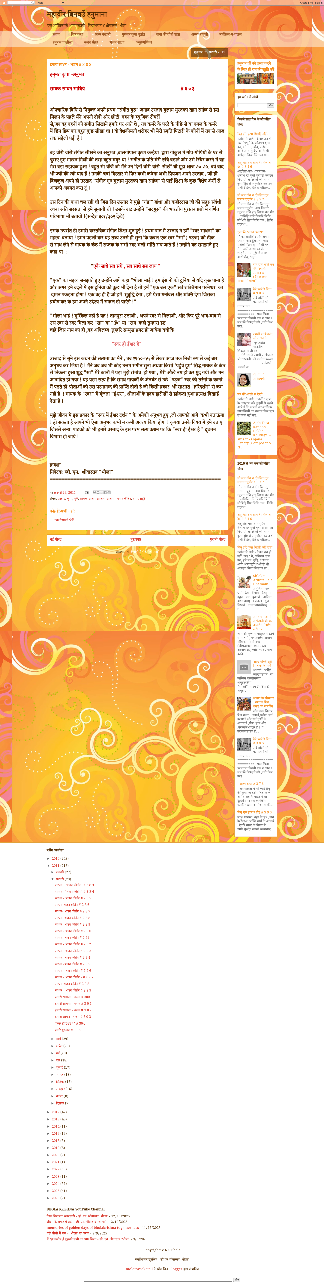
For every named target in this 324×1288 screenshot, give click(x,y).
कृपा (69, 499)
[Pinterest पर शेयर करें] (109, 492)
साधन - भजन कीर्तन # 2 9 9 (73, 991)
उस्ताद (61, 499)
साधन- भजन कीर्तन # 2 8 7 (72, 912)
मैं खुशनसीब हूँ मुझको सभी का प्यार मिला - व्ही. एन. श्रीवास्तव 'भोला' (88, 1239)
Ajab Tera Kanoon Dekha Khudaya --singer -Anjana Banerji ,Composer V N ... (254, 435)
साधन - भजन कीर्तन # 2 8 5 (73, 898)
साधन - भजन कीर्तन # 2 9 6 (73, 971)
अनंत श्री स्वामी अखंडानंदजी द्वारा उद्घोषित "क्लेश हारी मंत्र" (263, 623)
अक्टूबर (61, 1089)
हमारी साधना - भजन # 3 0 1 (73, 1004)
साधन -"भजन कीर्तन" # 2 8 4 (74, 892)
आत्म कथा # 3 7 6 (252, 784)
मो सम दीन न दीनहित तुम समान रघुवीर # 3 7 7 (252, 198)
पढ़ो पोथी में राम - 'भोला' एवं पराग (68, 1234)
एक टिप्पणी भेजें (64, 520)
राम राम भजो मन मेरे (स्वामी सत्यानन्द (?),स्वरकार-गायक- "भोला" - (255, 273)
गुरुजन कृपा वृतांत (133, 35)
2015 (56, 1134)
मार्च (59, 1039)
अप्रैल (59, 1046)
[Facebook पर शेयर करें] (105, 492)
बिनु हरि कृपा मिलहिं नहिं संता (254, 134)
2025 (56, 1191)
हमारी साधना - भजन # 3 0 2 (73, 1010)
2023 (56, 1177)
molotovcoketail (139, 1269)
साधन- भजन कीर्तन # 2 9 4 (72, 958)
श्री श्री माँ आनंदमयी (259, 377)
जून (58, 1061)
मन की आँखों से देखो (249, 395)
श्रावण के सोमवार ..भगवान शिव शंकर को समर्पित (263, 703)
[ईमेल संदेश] (86, 493)
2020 (56, 1155)
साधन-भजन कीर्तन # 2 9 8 (72, 984)
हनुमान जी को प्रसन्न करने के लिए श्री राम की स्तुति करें (255, 67)
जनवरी (60, 872)
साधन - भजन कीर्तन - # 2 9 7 (74, 977)
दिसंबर (60, 1104)
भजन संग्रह (91, 43)
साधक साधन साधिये (92, 499)
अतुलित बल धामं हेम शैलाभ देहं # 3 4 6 (254, 165)
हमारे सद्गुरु (139, 499)
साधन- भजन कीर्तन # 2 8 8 (72, 918)
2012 (56, 1112)
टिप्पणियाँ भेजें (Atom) (144, 552)
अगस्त (60, 1075)
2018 (56, 1141)
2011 (56, 866)
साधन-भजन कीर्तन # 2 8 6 (72, 905)
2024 (56, 1184)
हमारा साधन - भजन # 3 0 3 (73, 1017)
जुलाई (60, 1068)
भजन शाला (117, 43)
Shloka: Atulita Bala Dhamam (262, 580)
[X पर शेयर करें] (102, 492)
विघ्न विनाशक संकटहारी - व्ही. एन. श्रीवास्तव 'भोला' (77, 1216)
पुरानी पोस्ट (217, 540)
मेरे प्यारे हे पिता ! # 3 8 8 (263, 291)
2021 (56, 1162)
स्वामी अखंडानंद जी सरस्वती (262, 336)
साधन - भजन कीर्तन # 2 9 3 (73, 951)
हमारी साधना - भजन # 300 (72, 997)
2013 (56, 1119)
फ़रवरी (60, 879)
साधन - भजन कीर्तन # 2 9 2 (73, 944)
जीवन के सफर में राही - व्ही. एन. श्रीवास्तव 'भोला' (76, 1222)
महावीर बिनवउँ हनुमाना (77, 15)
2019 (56, 1148)
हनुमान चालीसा (62, 43)
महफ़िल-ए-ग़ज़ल (230, 35)
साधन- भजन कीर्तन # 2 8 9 (72, 925)
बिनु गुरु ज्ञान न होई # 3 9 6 (254, 813)
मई (58, 1053)
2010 (56, 859)
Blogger (176, 1269)
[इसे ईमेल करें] (94, 492)
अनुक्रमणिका (144, 43)
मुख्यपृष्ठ (135, 540)
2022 (56, 1169)
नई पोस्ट (56, 540)
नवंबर (60, 1096)
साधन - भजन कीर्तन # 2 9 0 (73, 931)
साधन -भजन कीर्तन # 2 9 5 (72, 964)
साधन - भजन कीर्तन (118, 499)
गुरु (76, 499)
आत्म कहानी (102, 35)
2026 (56, 1198)
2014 (56, 1127)
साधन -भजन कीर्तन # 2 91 (72, 938)
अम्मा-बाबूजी (199, 35)
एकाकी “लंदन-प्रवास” (250, 232)
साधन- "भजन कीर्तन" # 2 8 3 (74, 885)
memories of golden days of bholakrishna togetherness (93, 1228)
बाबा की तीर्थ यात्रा (168, 35)
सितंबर (60, 1082)
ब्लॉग (56, 35)
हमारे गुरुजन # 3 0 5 (68, 1030)
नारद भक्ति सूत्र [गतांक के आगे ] (263, 664)
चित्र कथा (77, 35)
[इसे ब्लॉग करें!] (98, 492)
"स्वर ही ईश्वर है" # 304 (70, 1024)
